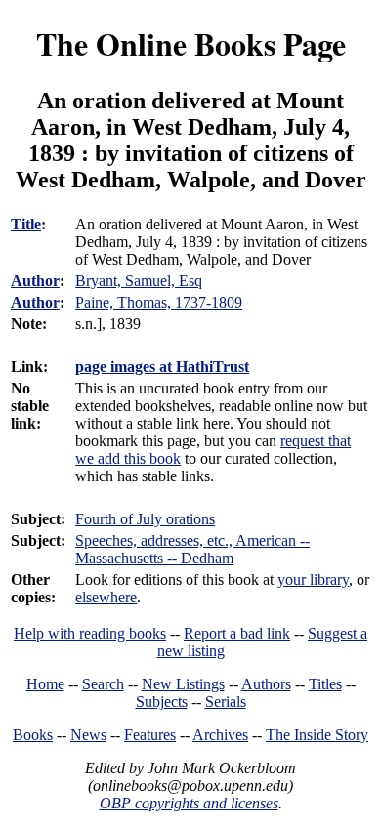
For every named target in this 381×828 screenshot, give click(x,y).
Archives (220, 734)
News (88, 734)
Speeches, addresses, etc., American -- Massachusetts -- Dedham (192, 549)
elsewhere (106, 597)
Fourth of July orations (145, 519)
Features (150, 734)
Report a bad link (237, 633)
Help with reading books (90, 633)
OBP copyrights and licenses (189, 803)
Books (33, 734)
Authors (266, 684)
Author (35, 280)
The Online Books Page (191, 43)
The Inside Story (317, 734)
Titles (325, 684)
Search (103, 684)
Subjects (162, 701)
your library (313, 579)
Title (26, 224)
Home (45, 684)
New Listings (183, 684)
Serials (225, 701)
